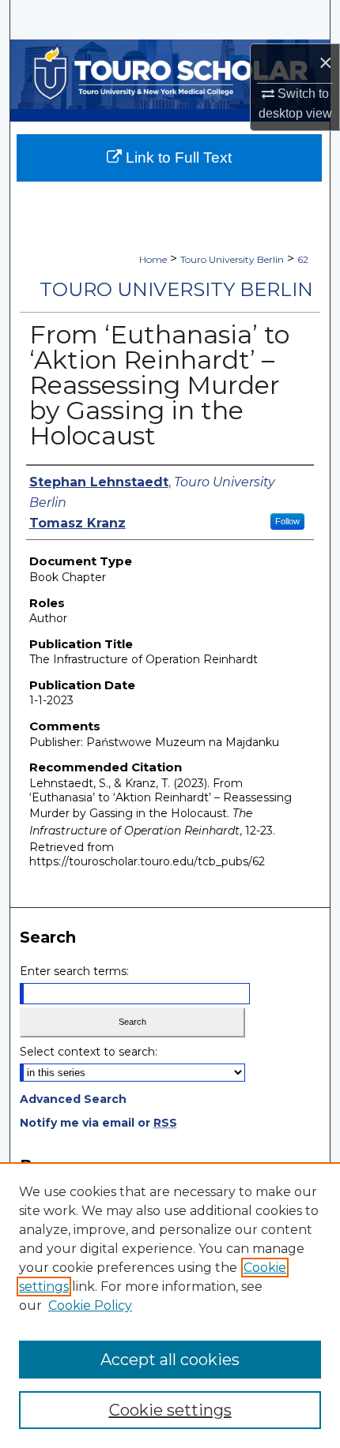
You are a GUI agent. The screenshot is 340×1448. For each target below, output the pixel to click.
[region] (170, 1305)
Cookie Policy (90, 1305)
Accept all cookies (170, 1359)
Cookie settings (170, 1410)
